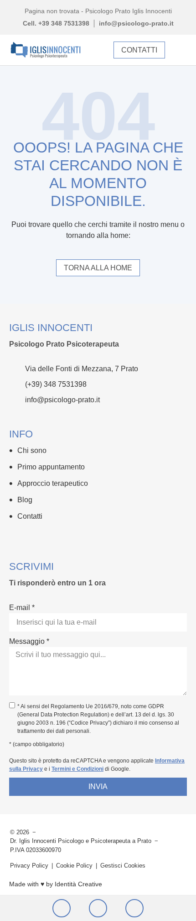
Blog (24, 500)
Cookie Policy (74, 865)
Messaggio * (29, 641)
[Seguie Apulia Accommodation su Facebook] (14, 537)
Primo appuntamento (51, 467)
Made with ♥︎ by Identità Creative (55, 884)
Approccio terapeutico (52, 483)
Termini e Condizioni (77, 769)
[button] (179, 50)
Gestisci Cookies (122, 865)
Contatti (29, 516)
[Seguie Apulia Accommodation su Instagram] (32, 537)
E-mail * (22, 607)
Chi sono (31, 450)
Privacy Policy (29, 865)
